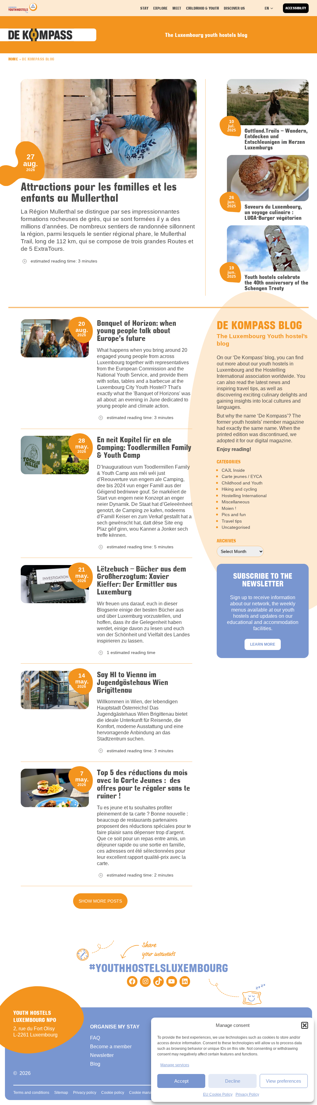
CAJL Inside (233, 470)
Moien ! (229, 508)
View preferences (283, 1081)
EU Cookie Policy (217, 1094)
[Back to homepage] (22, 8)
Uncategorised (236, 527)
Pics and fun (234, 514)
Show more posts (100, 901)
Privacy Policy (247, 1094)
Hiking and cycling (239, 489)
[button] (305, 1025)
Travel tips (232, 521)
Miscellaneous (236, 501)
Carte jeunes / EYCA (242, 476)
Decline (232, 1081)
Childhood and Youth (242, 482)
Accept (181, 1081)
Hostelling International (244, 495)
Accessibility (295, 8)
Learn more (262, 644)
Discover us (234, 8)
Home (13, 58)
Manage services (174, 1065)
